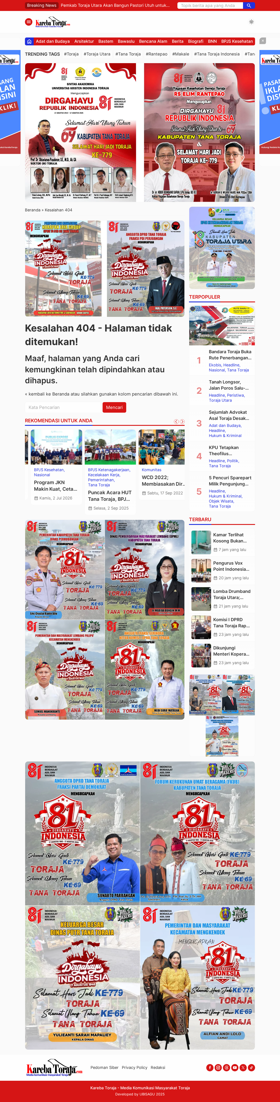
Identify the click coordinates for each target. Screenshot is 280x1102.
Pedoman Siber (105, 1067)
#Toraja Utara (97, 54)
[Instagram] (218, 1067)
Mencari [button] (114, 407)
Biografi (195, 41)
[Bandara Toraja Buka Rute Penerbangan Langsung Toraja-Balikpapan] (222, 325)
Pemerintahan (95, 480)
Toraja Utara (220, 400)
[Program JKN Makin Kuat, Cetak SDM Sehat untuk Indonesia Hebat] (51, 447)
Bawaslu (126, 41)
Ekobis (215, 365)
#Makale (180, 54)
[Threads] (226, 1067)
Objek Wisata (221, 501)
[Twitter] (243, 1067)
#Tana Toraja (128, 54)
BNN (212, 41)
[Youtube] (234, 1067)
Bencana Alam (153, 41)
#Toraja (71, 54)
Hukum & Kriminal (225, 436)
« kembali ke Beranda (47, 394)
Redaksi (158, 1067)
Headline (231, 365)
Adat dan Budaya (53, 41)
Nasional (36, 475)
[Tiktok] (251, 1067)
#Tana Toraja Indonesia (217, 54)
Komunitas (146, 470)
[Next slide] (182, 421)
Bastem (105, 41)
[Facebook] (210, 1067)
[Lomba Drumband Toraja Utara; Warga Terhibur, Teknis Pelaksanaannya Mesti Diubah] (201, 599)
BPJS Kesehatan (237, 41)
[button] (249, 5)
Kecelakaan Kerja (98, 475)
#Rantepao (156, 54)
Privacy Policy (134, 1067)
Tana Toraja (93, 485)
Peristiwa (235, 395)
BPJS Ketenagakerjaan (103, 470)
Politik (232, 461)
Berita (178, 41)
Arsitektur (84, 41)
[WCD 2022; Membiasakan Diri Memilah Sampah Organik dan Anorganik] (158, 447)
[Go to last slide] (176, 421)
